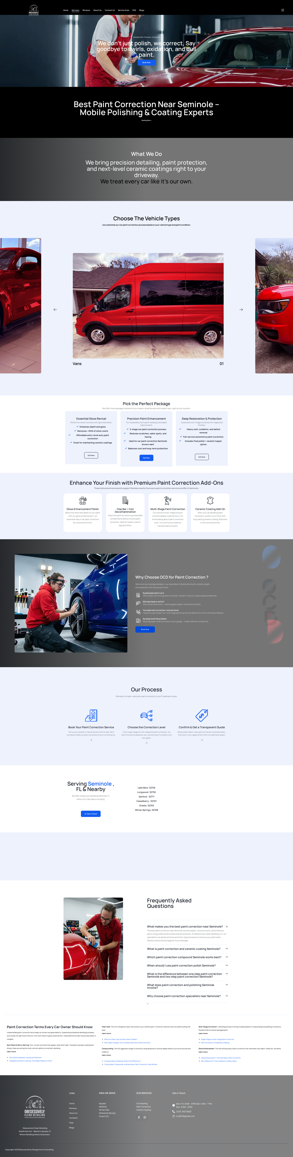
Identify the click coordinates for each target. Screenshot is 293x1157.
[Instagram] (144, 1117)
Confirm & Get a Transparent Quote (202, 727)
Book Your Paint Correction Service (91, 727)
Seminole (100, 783)
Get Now (91, 455)
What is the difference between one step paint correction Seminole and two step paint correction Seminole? (184, 975)
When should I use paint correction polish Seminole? (181, 965)
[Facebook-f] (139, 1117)
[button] (55, 310)
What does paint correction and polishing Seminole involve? (180, 986)
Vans (77, 363)
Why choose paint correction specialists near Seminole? (184, 996)
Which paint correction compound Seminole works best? (184, 957)
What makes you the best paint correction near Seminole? (185, 926)
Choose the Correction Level (146, 727)
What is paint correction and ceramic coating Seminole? (183, 948)
